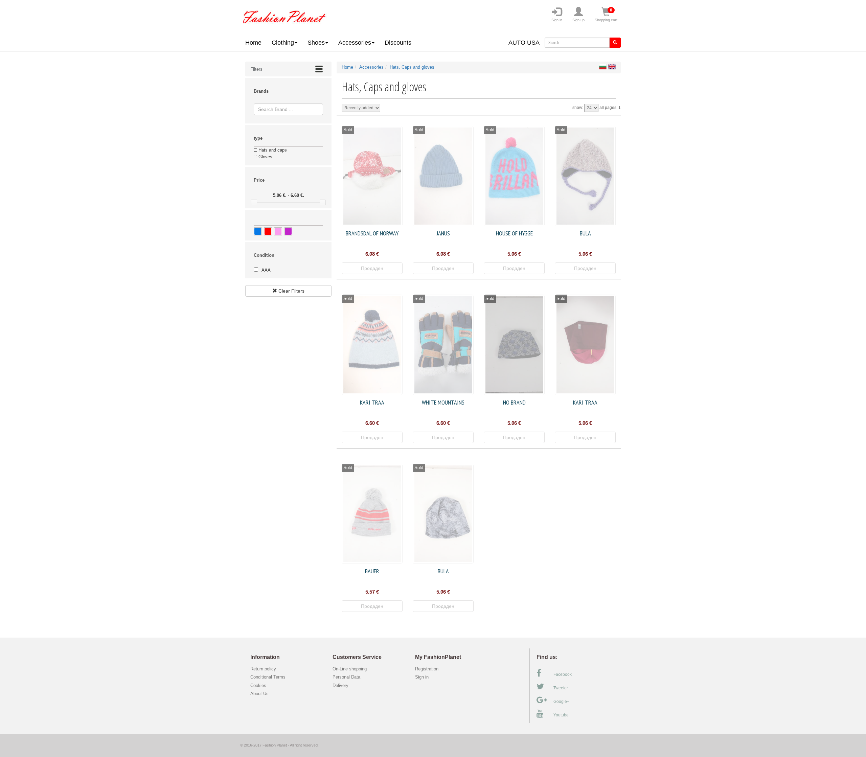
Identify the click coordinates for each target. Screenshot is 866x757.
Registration (426, 668)
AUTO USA (524, 42)
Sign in (556, 20)
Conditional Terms (268, 677)
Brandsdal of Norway (372, 233)
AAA (266, 270)
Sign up (578, 20)
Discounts (398, 42)
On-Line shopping (352, 668)
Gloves (264, 156)
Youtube (561, 715)
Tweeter (560, 688)
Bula (585, 233)
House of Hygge (514, 233)
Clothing (283, 42)
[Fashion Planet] (284, 15)
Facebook (562, 674)
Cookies (258, 685)
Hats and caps (272, 150)
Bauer (372, 571)
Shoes (316, 42)
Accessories (354, 42)
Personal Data (346, 677)
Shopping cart (606, 15)
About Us (259, 693)
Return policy (263, 668)
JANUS (443, 233)
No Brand (514, 402)
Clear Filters (290, 291)
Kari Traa (372, 402)
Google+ (561, 701)
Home (253, 42)
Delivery (340, 685)
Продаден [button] (372, 268)
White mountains (443, 402)
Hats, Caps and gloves (412, 67)
